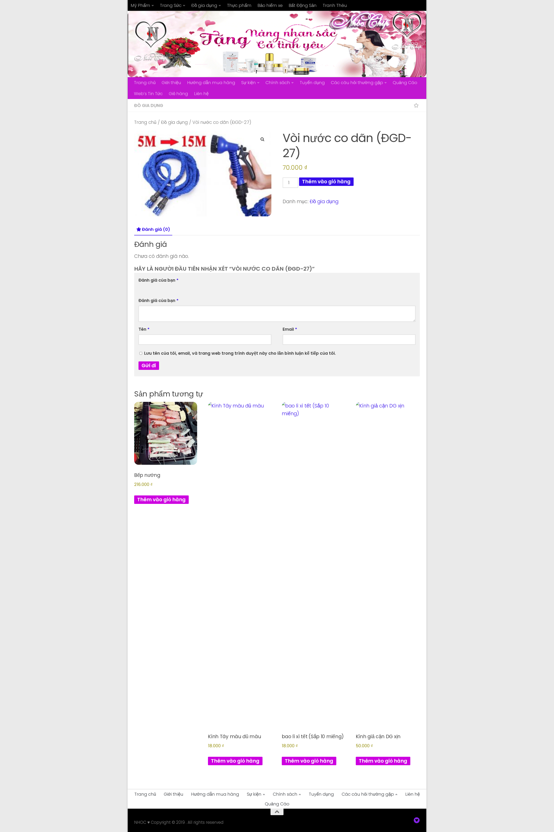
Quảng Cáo (405, 83)
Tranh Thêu (335, 5)
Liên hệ (201, 94)
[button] (262, 139)
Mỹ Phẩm (140, 5)
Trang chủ (145, 83)
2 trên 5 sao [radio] (147, 288)
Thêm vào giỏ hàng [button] (161, 499)
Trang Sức (171, 5)
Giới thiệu (171, 83)
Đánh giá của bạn (158, 280)
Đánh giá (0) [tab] (156, 229)
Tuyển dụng (312, 83)
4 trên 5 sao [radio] (160, 288)
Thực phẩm (239, 5)
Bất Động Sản (303, 5)
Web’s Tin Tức (148, 94)
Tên (144, 329)
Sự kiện (248, 83)
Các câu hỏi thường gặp (357, 83)
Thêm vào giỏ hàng (326, 181)
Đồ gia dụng (204, 5)
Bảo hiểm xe (270, 5)
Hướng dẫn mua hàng (211, 83)
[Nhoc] (417, 820)
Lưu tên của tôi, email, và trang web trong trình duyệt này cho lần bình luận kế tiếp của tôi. (240, 353)
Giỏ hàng (178, 94)
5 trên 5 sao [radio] (167, 288)
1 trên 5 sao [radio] (141, 288)
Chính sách (278, 83)
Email (290, 329)
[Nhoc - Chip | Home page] (150, 41)
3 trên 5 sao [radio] (154, 288)
